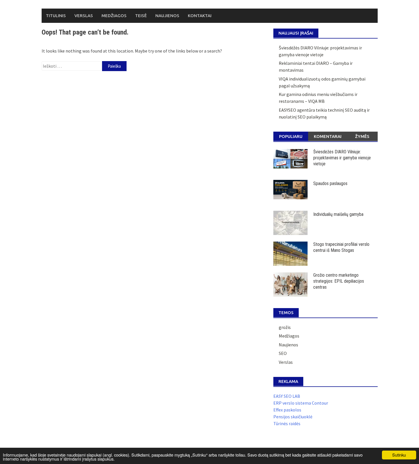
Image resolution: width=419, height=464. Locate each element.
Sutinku (399, 455)
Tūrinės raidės (286, 423)
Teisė (141, 15)
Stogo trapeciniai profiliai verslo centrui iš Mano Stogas (341, 247)
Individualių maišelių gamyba (338, 214)
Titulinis (56, 15)
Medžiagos (114, 15)
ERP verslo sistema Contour (300, 403)
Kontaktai (199, 15)
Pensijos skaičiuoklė (292, 416)
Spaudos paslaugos (330, 183)
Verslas (83, 15)
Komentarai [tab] (327, 136)
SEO (283, 353)
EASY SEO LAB (286, 396)
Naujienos (167, 15)
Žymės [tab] (362, 136)
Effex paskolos (287, 410)
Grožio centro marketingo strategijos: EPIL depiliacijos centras (338, 281)
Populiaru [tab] (290, 136)
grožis (285, 327)
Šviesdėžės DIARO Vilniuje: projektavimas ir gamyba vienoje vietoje (342, 157)
